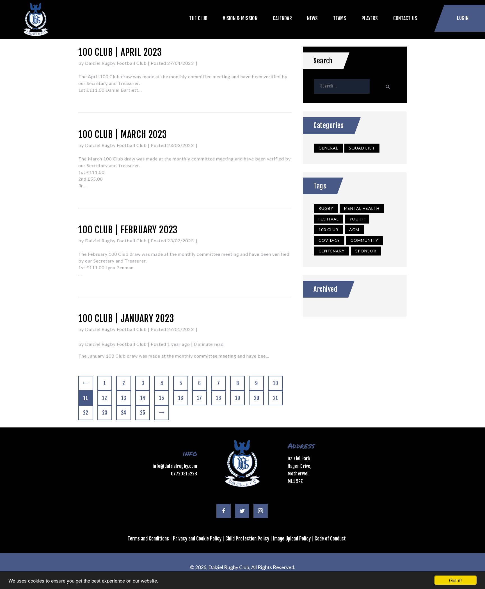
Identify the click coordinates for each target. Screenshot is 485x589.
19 (240, 398)
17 (202, 398)
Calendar (282, 18)
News (312, 18)
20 (259, 398)
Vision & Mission (240, 18)
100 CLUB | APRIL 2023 (120, 52)
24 (126, 412)
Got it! (455, 580)
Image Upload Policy (292, 538)
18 (221, 398)
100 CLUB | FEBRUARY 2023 (128, 230)
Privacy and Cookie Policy (197, 538)
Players (370, 18)
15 (164, 398)
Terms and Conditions (148, 538)
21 (278, 398)
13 (126, 398)
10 (278, 383)
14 (145, 398)
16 (183, 398)
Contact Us (405, 18)
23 (107, 412)
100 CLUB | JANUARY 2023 (126, 318)
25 (145, 412)
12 (107, 398)
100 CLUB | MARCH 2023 (122, 134)
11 (88, 398)
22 (88, 412)
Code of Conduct (330, 538)
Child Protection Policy (247, 538)
